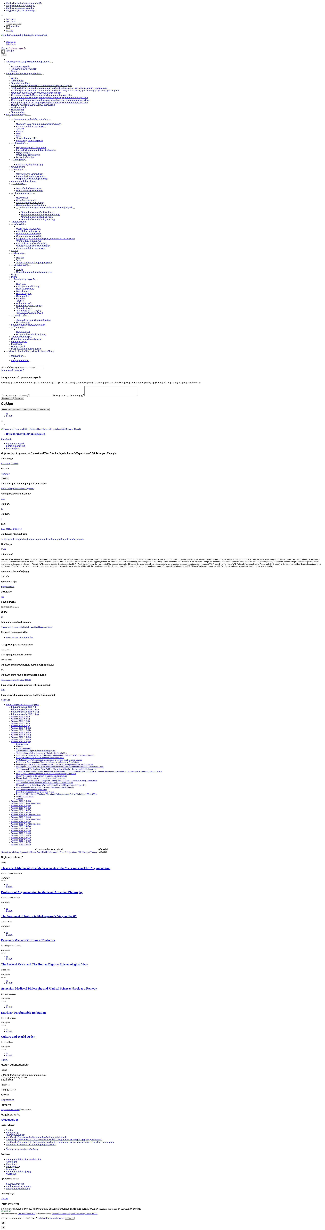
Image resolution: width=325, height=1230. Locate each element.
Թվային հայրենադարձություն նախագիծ (33, 105)
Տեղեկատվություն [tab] (16, 446)
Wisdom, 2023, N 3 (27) (21, 833)
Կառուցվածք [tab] (13, 448)
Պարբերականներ (20, 83)
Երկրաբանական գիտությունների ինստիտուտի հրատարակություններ (49, 98)
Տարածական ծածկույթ (28, 188)
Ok (3, 1223)
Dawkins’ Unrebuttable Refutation (23, 1012)
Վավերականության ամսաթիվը (33, 246)
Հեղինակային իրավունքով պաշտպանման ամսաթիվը (45, 238)
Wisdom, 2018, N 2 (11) (21, 730)
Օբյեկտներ (17, 356)
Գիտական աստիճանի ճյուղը (37, 217)
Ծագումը (18, 327)
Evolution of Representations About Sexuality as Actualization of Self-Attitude (47, 762)
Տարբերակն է (23, 291)
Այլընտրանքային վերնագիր (31, 148)
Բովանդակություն (26, 200)
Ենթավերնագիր (25, 157)
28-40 (3, 549)
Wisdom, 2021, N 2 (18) (21, 805)
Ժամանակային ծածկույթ (29, 191)
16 (2, 509)
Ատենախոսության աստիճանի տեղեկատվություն (45, 207)
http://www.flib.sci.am (10, 1110)
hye (8, 19)
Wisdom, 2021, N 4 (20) (21, 810)
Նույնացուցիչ (20, 265)
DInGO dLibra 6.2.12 (26, 1214)
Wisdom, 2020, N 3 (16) (21, 742)
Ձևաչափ (18, 253)
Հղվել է (19, 301)
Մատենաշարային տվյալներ (26, 339)
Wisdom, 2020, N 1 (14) (21, 737)
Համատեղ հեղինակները (29, 164)
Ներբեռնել (6, 439)
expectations (47, 627)
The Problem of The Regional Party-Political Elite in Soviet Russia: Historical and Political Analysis (56, 769)
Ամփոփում (22, 198)
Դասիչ (19, 270)
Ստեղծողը (19, 160)
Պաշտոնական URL (26, 138)
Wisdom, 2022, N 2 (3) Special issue (25, 819)
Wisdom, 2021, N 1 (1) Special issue (25, 803)
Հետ (4, 55)
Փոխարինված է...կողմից (29, 306)
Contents (19, 746)
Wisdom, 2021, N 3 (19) (21, 808)
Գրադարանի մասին (17, 62)
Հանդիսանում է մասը (27, 286)
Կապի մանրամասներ (18, 1189)
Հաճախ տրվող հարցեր (23, 69)
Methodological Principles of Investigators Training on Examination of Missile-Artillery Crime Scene (56, 780)
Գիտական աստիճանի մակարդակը (40, 214)
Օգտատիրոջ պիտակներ (29, 174)
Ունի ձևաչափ (23, 294)
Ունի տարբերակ (25, 289)
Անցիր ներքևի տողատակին (21, 10)
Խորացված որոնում (12, 370)
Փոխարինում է (24, 303)
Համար (20, 131)
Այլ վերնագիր (23, 152)
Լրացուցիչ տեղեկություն (29, 140)
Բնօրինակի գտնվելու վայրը (31, 334)
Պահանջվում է (24, 308)
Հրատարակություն (21, 337)
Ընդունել (70, 1218)
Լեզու (14, 277)
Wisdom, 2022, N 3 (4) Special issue (25, 824)
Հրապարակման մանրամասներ (31, 119)
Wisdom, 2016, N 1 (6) (20, 719)
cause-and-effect (20, 627)
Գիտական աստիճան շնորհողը (38, 219)
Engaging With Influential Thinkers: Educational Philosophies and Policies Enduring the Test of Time (56, 794)
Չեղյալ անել (7, 398)
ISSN (18, 133)
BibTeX (9, 416)
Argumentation (7, 627)
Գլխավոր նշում (19, 341)
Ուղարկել (19, 398)
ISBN (18, 136)
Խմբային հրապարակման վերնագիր (36, 150)
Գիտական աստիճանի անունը (37, 212)
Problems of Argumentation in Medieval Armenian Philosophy (42, 892)
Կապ (14, 71)
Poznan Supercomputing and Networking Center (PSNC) (75, 1214)
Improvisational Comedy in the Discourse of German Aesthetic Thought (45, 787)
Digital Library (12, 637)
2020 (3, 499)
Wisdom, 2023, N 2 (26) (21, 831)
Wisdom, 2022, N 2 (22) (21, 817)
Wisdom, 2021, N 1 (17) (21, 801)
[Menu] (2, 15)
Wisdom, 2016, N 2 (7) (20, 721)
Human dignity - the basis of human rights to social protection (41, 778)
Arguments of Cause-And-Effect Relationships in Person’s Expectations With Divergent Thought (55, 755)
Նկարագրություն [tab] (15, 443)
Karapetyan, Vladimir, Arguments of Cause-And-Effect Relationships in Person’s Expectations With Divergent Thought (49, 852)
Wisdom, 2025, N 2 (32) (21, 844)
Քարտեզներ (17, 110)
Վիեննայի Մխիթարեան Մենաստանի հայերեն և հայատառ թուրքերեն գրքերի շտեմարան (59, 88)
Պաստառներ (18, 112)
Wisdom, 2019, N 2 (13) (21, 735)
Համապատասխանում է (29, 313)
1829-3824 (5, 529)
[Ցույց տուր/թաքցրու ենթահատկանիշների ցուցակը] (12, 143)
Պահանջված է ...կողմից (28, 310)
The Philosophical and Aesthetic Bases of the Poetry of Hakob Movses (44, 783)
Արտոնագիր (23, 322)
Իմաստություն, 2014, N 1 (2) (25, 709)
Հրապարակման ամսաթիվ (30, 126)
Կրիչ (18, 260)
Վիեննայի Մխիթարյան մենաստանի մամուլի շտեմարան (41, 86)
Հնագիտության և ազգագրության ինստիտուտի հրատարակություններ (49, 102)
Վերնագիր (19, 143)
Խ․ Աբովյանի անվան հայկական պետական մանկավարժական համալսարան (42, 539)
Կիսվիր (15, 26)
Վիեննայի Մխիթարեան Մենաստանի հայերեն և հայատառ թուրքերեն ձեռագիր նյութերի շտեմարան (65, 90)
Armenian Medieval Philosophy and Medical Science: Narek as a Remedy (49, 988)
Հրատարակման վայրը (23, 181)
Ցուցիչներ (11, 114)
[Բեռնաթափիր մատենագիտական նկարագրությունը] (5, 880)
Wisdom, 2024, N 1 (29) (21, 837)
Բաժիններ (16, 344)
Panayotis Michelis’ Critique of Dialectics (28, 940)
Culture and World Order (18, 1036)
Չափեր (20, 258)
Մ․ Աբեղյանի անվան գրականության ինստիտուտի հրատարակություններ (50, 100)
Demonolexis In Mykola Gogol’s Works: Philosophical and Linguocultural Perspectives (51, 785)
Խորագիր (19, 169)
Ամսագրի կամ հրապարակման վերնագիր (38, 124)
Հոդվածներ (17, 81)
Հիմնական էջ (10, 1119)
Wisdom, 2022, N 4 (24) (21, 826)
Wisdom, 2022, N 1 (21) (21, 812)
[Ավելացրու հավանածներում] (2, 880)
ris (7, 414)
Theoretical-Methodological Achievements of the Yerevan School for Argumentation (55, 868)
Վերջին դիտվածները (20, 351)
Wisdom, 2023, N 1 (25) (21, 828)
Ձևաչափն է (22, 296)
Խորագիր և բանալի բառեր (30, 176)
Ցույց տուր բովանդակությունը (25, 434)
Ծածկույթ (19, 183)
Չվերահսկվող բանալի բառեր (32, 179)
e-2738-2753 (16, 529)
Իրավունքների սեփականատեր (28, 325)
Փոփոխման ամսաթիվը (29, 241)
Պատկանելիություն (24, 279)
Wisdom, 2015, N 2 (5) (20, 716)
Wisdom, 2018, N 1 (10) (21, 728)
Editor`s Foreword (23, 748)
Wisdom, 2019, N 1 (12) (21, 732)
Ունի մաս (21, 284)
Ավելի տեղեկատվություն (51, 1218)
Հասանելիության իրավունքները (33, 320)
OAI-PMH (5, 700)
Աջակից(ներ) (18, 167)
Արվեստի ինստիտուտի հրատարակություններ (36, 93)
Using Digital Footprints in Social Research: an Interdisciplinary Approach (46, 773)
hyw (11, 19)
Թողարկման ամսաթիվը (29, 236)
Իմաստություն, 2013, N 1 (23, 707)
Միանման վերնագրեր (28, 155)
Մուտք (9, 30)
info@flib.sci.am (7, 1100)
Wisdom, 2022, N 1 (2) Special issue (25, 815)
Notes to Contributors (25, 796)
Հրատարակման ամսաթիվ (30, 248)
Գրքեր (14, 78)
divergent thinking (34, 627)
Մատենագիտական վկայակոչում (34, 272)
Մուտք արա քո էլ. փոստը (15, 395)
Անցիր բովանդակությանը (20, 8)
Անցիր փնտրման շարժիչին (20, 6)
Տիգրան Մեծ (7, 587)
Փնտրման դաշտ (10, 367)
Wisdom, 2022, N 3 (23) (21, 821)
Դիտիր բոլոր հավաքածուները (22, 1149)
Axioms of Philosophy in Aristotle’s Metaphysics (35, 751)
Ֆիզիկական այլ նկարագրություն (34, 262)
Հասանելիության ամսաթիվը (31, 243)
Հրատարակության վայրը (30, 203)
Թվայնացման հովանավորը (31, 205)
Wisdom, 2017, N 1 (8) (20, 723)
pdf (2, 597)
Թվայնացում (23, 332)
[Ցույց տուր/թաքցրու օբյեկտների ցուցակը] (52, 62)
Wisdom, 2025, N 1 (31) (21, 842)
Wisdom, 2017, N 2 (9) (20, 726)
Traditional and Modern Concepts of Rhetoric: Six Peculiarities (41, 753)
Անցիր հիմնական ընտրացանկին (24, 3)
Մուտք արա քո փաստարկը (68, 395)
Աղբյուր (15, 274)
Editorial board (22, 744)
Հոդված (5, 474)
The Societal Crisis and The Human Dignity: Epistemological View (44, 964)
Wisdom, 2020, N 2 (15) (21, 739)
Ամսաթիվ (18, 224)
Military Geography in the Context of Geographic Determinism (41, 776)
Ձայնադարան (19, 107)
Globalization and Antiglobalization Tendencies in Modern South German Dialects (49, 760)
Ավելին (4, 1060)
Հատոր (20, 129)
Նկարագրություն (20, 66)
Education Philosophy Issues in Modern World (35, 792)
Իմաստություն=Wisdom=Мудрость (17, 489)
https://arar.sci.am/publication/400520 (16, 680)
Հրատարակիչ (19, 222)
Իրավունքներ (21, 315)
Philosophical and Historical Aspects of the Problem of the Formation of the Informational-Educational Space (59, 767)
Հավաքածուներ (15, 74)
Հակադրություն (14, 24)
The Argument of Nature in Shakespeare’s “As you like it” (39, 916)
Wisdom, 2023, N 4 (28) (21, 835)
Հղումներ (21, 298)
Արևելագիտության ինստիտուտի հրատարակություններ (41, 95)
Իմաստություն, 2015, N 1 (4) (25, 714)
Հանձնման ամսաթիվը (28, 231)
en (14, 19)
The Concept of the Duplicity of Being (31, 789)
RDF (3, 690)
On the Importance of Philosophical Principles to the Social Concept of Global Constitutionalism (54, 764)
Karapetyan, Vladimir (9, 463)
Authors (19, 799)
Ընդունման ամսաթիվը (28, 234)
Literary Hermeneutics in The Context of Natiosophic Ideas (40, 758)
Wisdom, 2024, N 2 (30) (21, 840)
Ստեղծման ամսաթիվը (28, 229)
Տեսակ (14, 251)
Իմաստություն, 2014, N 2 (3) (25, 712)
